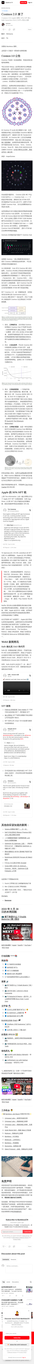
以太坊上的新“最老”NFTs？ (16, 1009)
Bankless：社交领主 (12, 1136)
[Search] (31, 1282)
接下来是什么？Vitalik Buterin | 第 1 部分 (13, 917)
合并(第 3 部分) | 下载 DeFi (16, 1030)
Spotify (20, 945)
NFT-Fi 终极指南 (13, 970)
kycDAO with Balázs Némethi (17, 1054)
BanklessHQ (5, 8)
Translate (5, 10)
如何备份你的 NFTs (14, 1016)
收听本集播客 (6, 945)
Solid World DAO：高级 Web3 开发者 (18, 1130)
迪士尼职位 (8, 715)
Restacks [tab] (13, 1259)
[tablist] (9, 1259)
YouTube (27, 945)
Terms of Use (25, 1236)
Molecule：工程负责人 (12, 1140)
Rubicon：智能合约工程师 (14, 1133)
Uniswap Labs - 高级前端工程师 (16, 1121)
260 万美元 (21, 330)
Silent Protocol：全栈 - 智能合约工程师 (18, 1149)
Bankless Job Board (12, 1114)
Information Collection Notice (20, 1237)
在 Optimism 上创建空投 (15, 1013)
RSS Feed (5, 948)
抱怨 (15, 231)
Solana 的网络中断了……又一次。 (16, 829)
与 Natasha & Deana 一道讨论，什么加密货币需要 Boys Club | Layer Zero (18, 999)
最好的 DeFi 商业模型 (14, 974)
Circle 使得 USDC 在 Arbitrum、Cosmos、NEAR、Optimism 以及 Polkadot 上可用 (16, 868)
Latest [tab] (8, 1282)
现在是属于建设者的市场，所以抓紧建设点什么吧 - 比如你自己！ (12, 1303)
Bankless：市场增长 (12, 1143)
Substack (8, 1360)
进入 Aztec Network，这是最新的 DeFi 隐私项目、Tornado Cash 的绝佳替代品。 (12, 1290)
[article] (17, 1291)
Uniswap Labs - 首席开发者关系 (16, 1118)
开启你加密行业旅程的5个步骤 (11, 1300)
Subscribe (23, 2)
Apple (14, 945)
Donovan (8, 900)
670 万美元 (28, 399)
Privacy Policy (22, 1352)
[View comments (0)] (9, 29)
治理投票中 (24, 473)
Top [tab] (4, 1282)
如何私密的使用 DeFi (8, 1287)
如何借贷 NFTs (12, 967)
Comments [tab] (6, 1259)
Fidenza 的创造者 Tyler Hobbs (15, 710)
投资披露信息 (16, 1211)
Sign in (30, 2)
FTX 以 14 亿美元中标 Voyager (15, 863)
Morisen (8, 23)
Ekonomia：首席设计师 (13, 1146)
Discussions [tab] (15, 1282)
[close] (28, 1310)
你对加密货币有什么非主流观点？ (18, 977)
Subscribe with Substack (18, 1344)
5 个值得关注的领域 (14, 964)
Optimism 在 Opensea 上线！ (15, 843)
